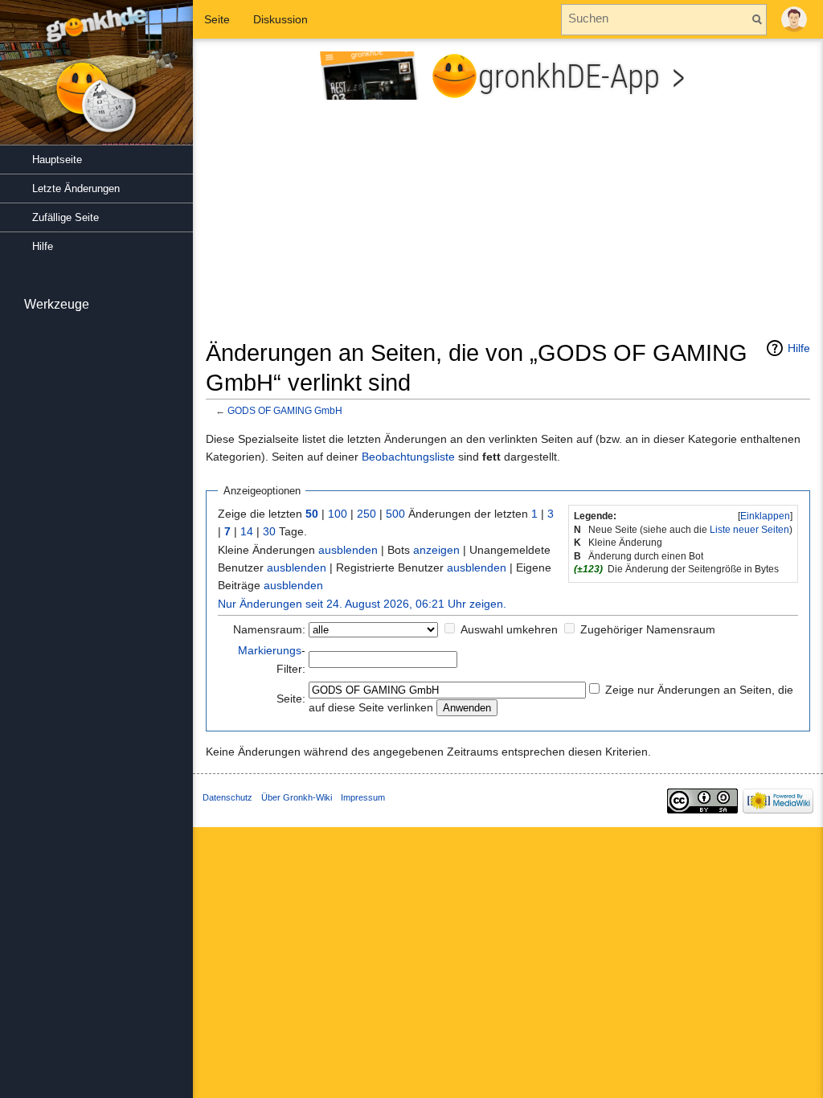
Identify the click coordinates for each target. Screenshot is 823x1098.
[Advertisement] (508, 225)
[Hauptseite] (96, 80)
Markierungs (269, 650)
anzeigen (436, 549)
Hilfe (799, 348)
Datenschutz (227, 797)
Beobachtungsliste (408, 456)
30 (269, 531)
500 (395, 513)
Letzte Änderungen (76, 188)
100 (337, 513)
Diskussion (280, 19)
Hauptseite (57, 160)
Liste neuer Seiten (749, 529)
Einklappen (765, 516)
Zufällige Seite (65, 217)
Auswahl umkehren (509, 629)
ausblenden (348, 549)
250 (366, 513)
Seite (217, 19)
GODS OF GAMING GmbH (284, 410)
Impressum (363, 797)
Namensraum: (269, 629)
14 (246, 531)
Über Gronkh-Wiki (296, 797)
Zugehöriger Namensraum (647, 629)
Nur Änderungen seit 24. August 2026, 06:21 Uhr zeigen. (362, 603)
